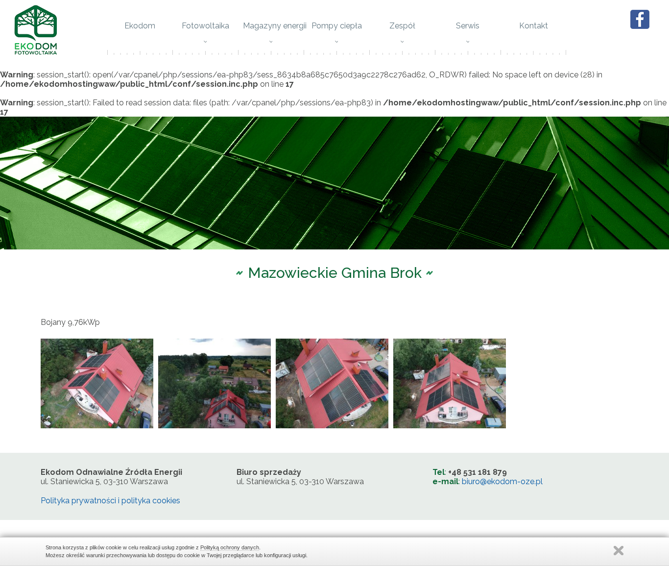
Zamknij (618, 550)
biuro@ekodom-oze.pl (502, 481)
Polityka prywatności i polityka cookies (110, 500)
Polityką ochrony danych (229, 547)
